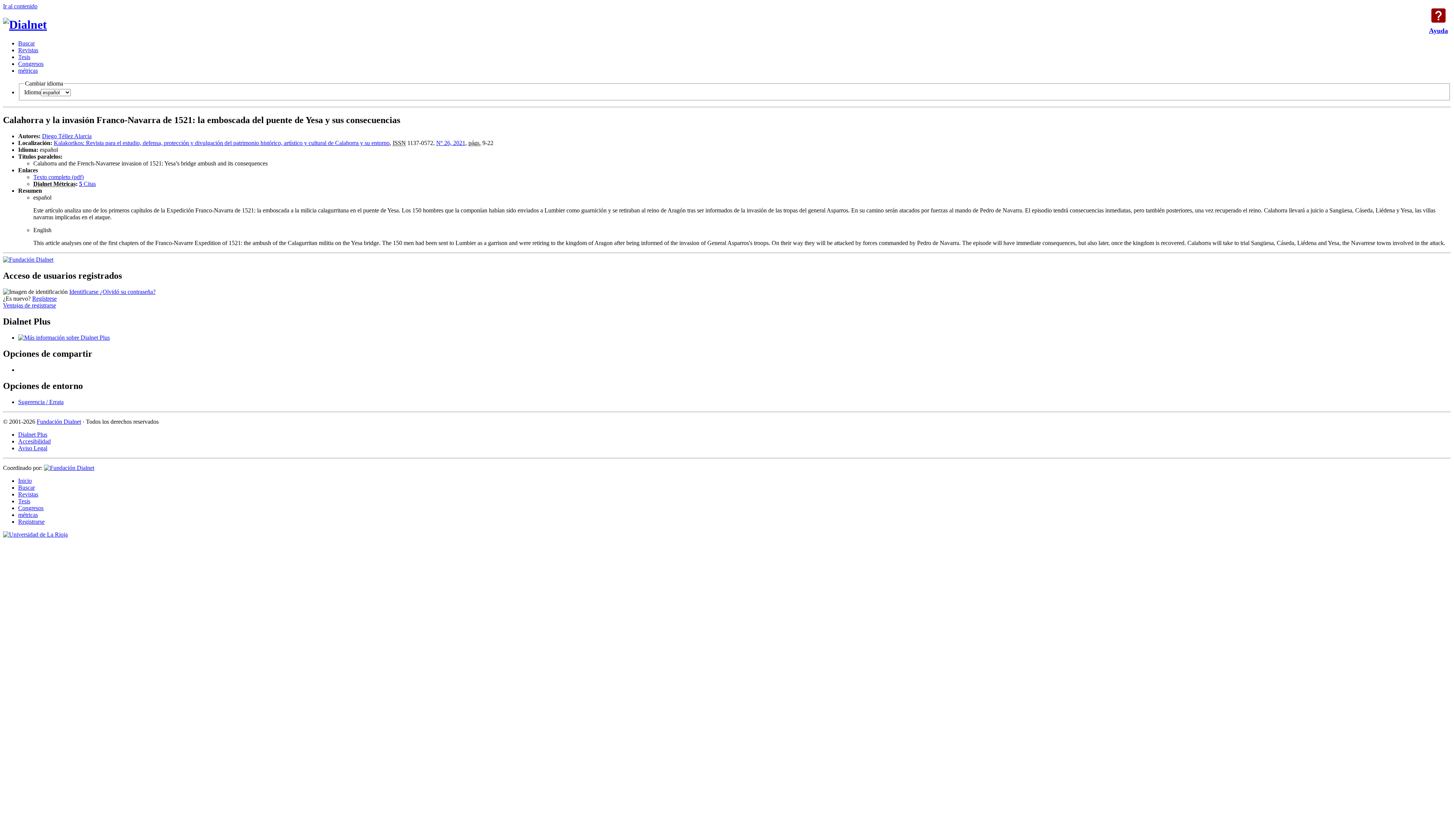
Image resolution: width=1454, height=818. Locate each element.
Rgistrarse (31, 521)
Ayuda (1438, 15)
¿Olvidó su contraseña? (128, 292)
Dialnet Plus (32, 434)
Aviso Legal (32, 448)
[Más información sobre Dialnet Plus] (64, 337)
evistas (28, 50)
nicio (25, 481)
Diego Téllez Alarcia (67, 136)
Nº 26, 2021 (450, 143)
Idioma (32, 92)
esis (24, 57)
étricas (28, 70)
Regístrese (44, 298)
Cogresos (31, 64)
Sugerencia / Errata (41, 402)
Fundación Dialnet (59, 421)
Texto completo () (58, 177)
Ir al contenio (20, 6)
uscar (26, 43)
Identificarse (84, 292)
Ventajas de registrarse (29, 305)
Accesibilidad (34, 441)
